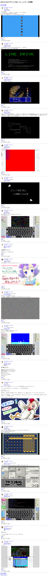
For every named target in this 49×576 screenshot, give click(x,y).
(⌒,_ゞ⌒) (5, 327)
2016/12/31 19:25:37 (7, 429)
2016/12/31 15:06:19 (7, 261)
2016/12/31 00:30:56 (7, 46)
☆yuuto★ (5, 146)
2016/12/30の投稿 (3, 4)
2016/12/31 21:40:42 (7, 496)
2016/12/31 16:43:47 (7, 364)
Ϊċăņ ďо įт (5, 543)
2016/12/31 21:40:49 (7, 529)
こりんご (5, 260)
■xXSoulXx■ (6, 528)
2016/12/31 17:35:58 (7, 385)
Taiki (4, 212)
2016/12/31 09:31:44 (7, 180)
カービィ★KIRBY (7, 293)
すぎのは (5, 45)
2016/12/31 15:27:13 (7, 328)
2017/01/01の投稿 (3, 5)
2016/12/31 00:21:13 (7, 10)
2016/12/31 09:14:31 (7, 147)
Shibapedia (5, 495)
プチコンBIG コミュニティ (8, 7)
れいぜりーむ (6, 363)
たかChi (5, 9)
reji (4, 428)
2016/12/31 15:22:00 (7, 294)
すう (4, 384)
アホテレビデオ (6, 79)
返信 (2, 38)
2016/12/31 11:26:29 (7, 213)
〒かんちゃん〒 (6, 179)
